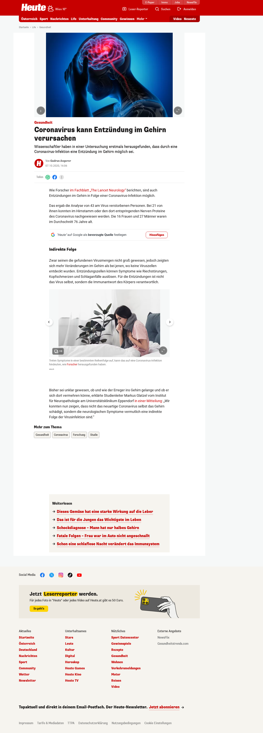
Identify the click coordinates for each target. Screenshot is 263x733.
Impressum (26, 723)
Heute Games (75, 668)
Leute (69, 644)
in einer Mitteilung (148, 401)
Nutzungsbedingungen (126, 723)
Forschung (79, 435)
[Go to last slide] (49, 322)
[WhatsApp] (47, 177)
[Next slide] (169, 322)
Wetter (24, 674)
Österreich (29, 19)
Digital (70, 656)
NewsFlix (163, 637)
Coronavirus (61, 435)
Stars (69, 637)
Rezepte (117, 650)
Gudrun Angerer (60, 161)
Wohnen (117, 662)
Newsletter (27, 681)
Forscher (72, 364)
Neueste (190, 19)
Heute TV (72, 681)
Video (177, 19)
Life (73, 19)
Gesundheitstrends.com (172, 644)
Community (109, 19)
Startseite (24, 27)
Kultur (70, 650)
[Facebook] (54, 177)
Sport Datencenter (125, 637)
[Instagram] (61, 575)
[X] (51, 575)
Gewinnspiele (121, 644)
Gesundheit (45, 27)
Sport (44, 19)
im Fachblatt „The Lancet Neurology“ (98, 190)
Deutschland (28, 650)
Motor (115, 674)
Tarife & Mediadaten (50, 723)
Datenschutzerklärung (93, 723)
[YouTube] (79, 575)
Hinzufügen (156, 235)
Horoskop (72, 662)
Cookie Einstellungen (158, 723)
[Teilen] (61, 177)
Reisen (116, 681)
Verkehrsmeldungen (126, 668)
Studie (94, 435)
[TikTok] (70, 575)
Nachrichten (28, 656)
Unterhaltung (88, 19)
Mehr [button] (140, 19)
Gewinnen (127, 19)
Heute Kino (73, 674)
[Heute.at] (33, 7)
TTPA (71, 723)
